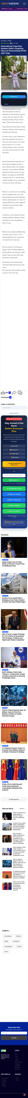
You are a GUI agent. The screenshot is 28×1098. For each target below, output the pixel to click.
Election (19, 946)
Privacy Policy (18, 1062)
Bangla (17, 1080)
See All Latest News (14, 799)
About (16, 1058)
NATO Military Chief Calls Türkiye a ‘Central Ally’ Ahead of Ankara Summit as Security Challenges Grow (13, 675)
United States (20, 8)
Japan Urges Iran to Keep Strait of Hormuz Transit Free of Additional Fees (13, 564)
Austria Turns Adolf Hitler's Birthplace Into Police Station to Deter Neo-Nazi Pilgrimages (13, 600)
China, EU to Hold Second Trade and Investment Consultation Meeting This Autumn (12, 787)
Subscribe (14, 1037)
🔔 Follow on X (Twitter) (14, 494)
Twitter (3, 1083)
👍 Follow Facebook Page (14, 499)
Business (18, 936)
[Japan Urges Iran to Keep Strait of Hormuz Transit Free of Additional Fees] (7, 816)
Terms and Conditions (17, 1064)
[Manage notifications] (24, 1095)
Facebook (4, 1081)
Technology (5, 707)
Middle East (4, 8)
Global (17, 1078)
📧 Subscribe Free (14, 480)
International (5, 559)
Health (9, 40)
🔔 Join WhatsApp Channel (14, 488)
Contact (17, 1060)
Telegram (4, 1085)
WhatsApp (4, 1080)
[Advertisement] (14, 25)
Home (16, 1054)
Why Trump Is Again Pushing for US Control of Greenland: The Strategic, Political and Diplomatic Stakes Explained (13, 637)
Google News (5, 1078)
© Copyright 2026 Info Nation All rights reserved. (14, 1095)
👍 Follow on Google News (14, 511)
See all (22, 808)
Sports (6, 951)
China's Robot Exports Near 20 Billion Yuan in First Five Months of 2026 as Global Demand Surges (14, 713)
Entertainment (8, 946)
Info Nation (4, 40)
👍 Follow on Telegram (14, 505)
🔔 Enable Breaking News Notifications (14, 464)
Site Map (17, 1069)
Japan (10, 8)
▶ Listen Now (14, 96)
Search (16, 1056)
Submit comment (14, 413)
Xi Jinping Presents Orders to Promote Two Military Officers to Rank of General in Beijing (13, 750)
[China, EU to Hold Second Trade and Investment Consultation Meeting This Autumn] (7, 886)
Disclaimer (17, 1067)
